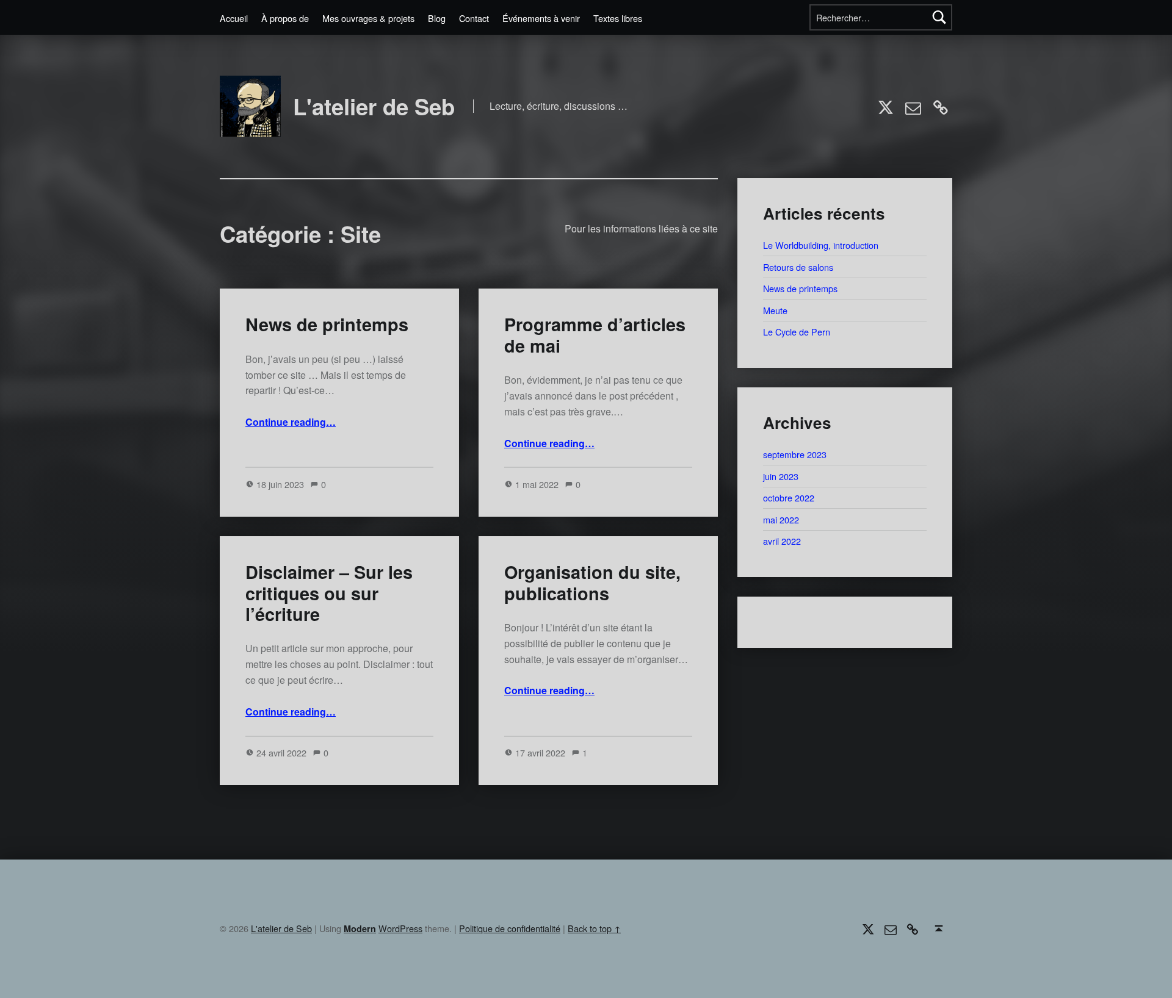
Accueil (234, 18)
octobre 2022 (788, 497)
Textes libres (617, 18)
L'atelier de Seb (374, 106)
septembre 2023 (795, 454)
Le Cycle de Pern (796, 331)
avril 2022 (782, 540)
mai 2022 (781, 519)
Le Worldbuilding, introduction (820, 245)
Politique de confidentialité (509, 928)
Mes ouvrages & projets (368, 18)
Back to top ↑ (594, 928)
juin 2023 (780, 476)
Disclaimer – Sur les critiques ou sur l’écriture (329, 592)
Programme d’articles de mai (594, 334)
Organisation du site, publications (592, 582)
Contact (474, 18)
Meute (775, 310)
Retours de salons (798, 266)
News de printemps (326, 324)
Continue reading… (290, 422)
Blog (437, 18)
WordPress (400, 928)
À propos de (285, 18)
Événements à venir (541, 18)
